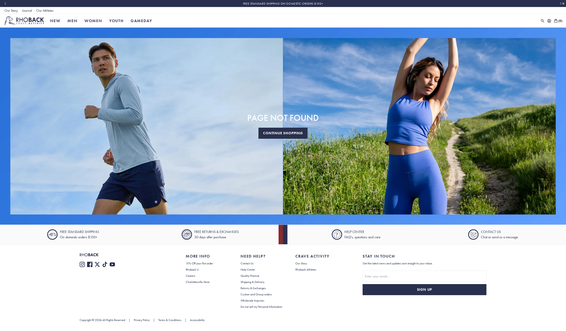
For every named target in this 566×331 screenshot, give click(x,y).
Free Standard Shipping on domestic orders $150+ (283, 4)
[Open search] (542, 21)
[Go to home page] (124, 254)
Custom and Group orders (256, 294)
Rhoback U (192, 269)
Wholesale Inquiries (252, 300)
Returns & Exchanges (253, 288)
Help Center (248, 269)
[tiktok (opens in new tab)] (104, 264)
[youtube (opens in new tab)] (112, 264)
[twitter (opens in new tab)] (97, 264)
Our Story (11, 10)
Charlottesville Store (198, 282)
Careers (190, 276)
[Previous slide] (5, 3)
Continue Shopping (283, 133)
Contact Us (247, 263)
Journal (27, 10)
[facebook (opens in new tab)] (89, 264)
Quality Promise (250, 276)
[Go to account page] (549, 21)
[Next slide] (561, 3)
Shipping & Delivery (252, 282)
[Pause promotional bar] (563, 3)
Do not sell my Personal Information (261, 307)
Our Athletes (45, 10)
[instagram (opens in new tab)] (82, 264)
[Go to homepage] (24, 20)
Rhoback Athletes (305, 269)
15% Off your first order (199, 263)
